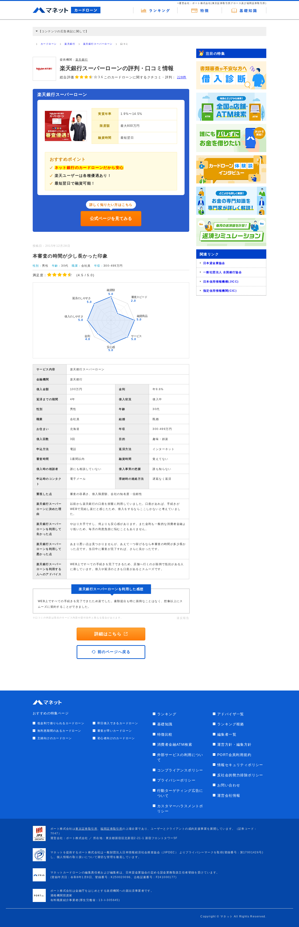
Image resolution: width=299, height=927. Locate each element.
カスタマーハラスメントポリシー (180, 808)
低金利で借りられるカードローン (60, 723)
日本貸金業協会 (214, 263)
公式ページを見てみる (111, 218)
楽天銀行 (69, 44)
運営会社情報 (228, 795)
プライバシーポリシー (176, 780)
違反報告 (183, 618)
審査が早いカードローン (114, 730)
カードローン (49, 44)
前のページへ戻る (114, 652)
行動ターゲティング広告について (180, 793)
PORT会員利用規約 (234, 755)
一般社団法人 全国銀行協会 (222, 272)
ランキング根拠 (230, 724)
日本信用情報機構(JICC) (221, 281)
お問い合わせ (228, 785)
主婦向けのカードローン (54, 738)
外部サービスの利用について (180, 757)
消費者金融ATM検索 (174, 744)
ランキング (166, 714)
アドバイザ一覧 (230, 714)
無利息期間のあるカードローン (59, 730)
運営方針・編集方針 (234, 744)
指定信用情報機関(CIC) (220, 290)
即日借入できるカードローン (117, 723)
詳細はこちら (107, 634)
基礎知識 (165, 724)
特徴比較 (165, 734)
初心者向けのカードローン (116, 738)
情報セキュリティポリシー (240, 765)
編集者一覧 (226, 734)
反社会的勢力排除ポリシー (240, 775)
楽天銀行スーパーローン (97, 44)
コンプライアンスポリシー (180, 770)
